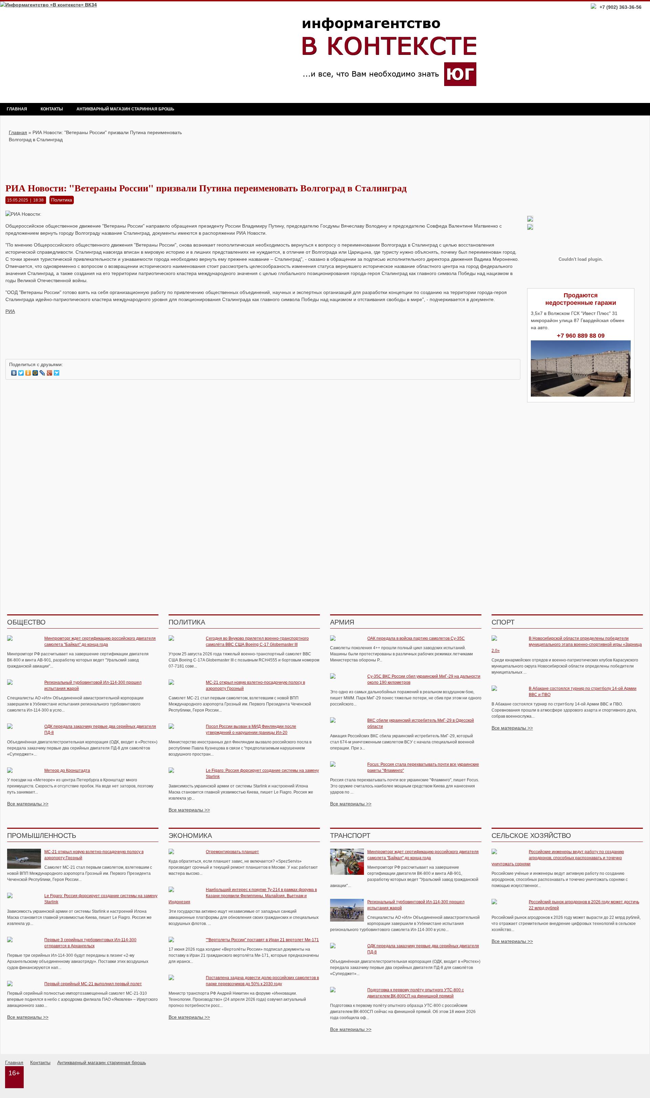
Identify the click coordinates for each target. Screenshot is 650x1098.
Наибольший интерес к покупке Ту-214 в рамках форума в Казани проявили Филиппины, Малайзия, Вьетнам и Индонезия (243, 895)
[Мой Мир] (35, 372)
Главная (17, 109)
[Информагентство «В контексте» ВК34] (48, 4)
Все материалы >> (27, 803)
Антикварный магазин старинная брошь (125, 109)
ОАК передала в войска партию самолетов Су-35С (416, 638)
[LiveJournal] (42, 372)
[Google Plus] (49, 372)
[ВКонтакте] (14, 372)
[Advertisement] (263, 158)
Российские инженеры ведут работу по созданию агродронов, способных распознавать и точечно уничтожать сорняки (558, 857)
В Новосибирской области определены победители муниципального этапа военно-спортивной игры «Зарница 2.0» (567, 644)
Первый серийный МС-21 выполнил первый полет (93, 983)
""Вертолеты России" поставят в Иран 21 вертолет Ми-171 (262, 939)
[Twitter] (21, 372)
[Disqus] (262, 471)
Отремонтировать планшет (232, 851)
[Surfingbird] (56, 372)
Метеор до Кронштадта (67, 770)
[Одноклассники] (28, 372)
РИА (10, 311)
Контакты (52, 109)
